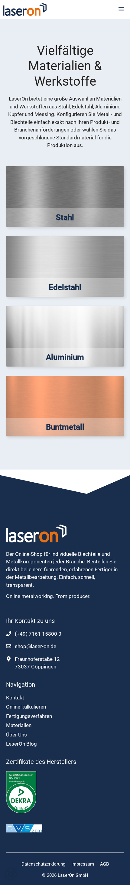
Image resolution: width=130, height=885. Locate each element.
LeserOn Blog (21, 744)
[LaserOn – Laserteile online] (25, 9)
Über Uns (16, 735)
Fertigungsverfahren (29, 716)
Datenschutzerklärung (43, 864)
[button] (11, 874)
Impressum (82, 864)
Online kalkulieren (26, 707)
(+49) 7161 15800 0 (38, 634)
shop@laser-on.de (35, 646)
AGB (104, 864)
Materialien (18, 725)
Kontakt (15, 698)
